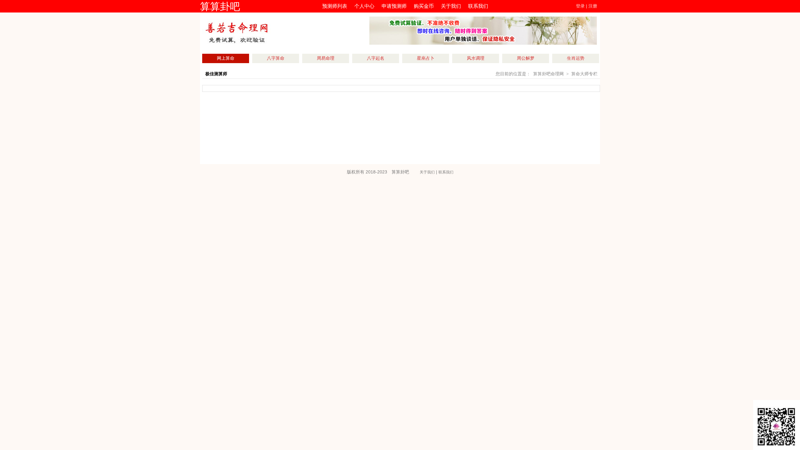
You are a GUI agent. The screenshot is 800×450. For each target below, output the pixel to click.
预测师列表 (334, 6)
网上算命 (225, 58)
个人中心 (364, 6)
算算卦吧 (220, 6)
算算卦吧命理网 (548, 74)
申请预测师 (394, 6)
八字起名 (375, 58)
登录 (580, 6)
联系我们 (478, 6)
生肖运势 (575, 58)
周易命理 (325, 58)
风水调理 (475, 58)
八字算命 (275, 58)
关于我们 (451, 6)
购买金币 (424, 6)
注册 (592, 6)
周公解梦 (525, 58)
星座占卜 (425, 58)
